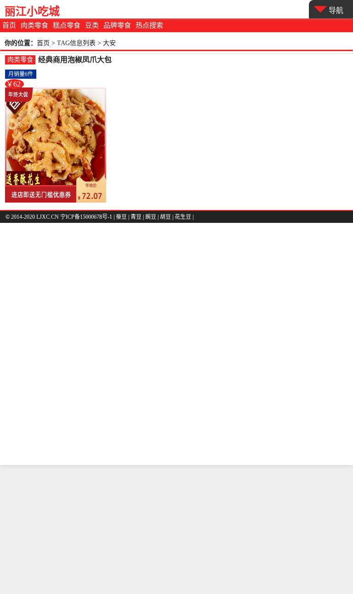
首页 (9, 25)
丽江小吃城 (32, 11)
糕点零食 (66, 25)
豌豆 (150, 217)
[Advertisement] (176, 529)
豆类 (92, 25)
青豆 (136, 217)
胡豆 (165, 217)
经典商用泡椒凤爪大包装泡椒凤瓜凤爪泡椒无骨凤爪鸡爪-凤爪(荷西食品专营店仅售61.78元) (77, 60)
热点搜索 (149, 25)
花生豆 (183, 217)
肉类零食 (34, 25)
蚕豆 (121, 217)
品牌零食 (117, 25)
